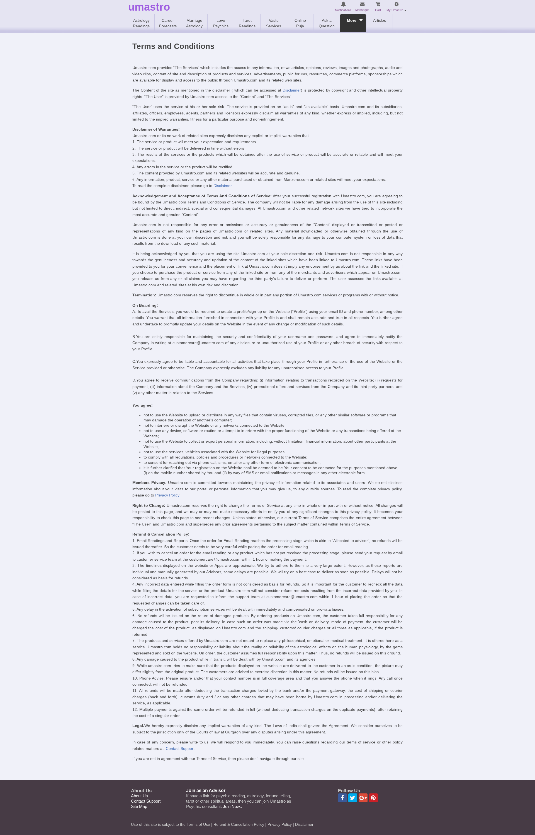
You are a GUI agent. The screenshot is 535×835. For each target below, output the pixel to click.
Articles (379, 20)
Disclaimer (292, 90)
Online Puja (300, 23)
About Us (139, 795)
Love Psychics (220, 23)
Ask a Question (327, 23)
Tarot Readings (247, 23)
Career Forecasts (168, 23)
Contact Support (180, 748)
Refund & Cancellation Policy (238, 824)
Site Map (139, 806)
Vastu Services (273, 23)
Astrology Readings (141, 23)
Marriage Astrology (194, 23)
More (351, 20)
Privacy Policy (167, 495)
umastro (149, 7)
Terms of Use (198, 824)
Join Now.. (232, 806)
